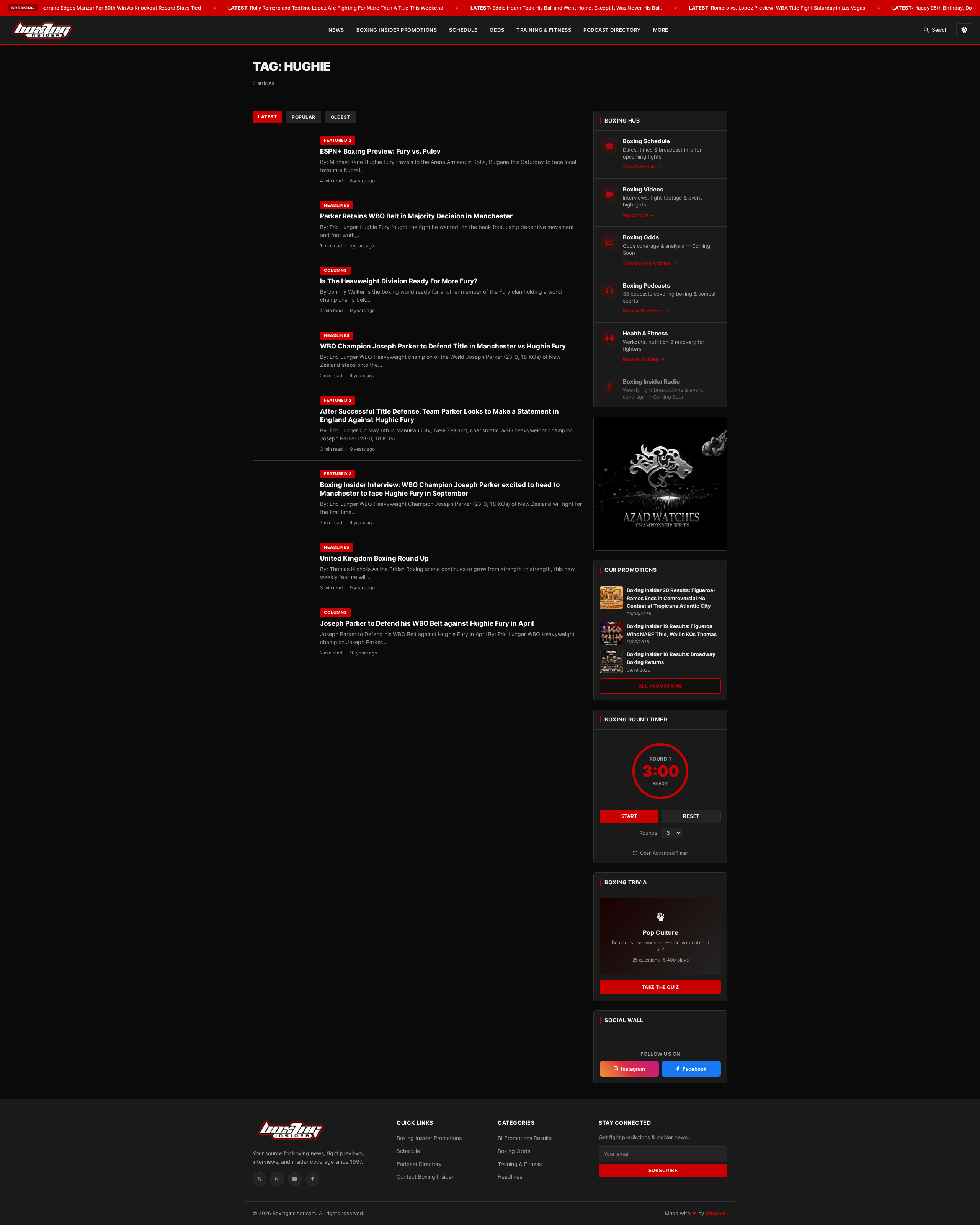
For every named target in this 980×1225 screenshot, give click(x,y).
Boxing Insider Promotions (396, 30)
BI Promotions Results (525, 1138)
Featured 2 (337, 140)
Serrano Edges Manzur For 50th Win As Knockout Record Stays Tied (110, 8)
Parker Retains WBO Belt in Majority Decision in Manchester (416, 216)
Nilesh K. (716, 1213)
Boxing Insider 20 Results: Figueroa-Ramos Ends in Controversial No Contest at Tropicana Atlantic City (671, 598)
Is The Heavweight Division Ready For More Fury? (399, 281)
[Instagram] (277, 1179)
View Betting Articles (647, 263)
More (660, 30)
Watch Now (636, 215)
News (336, 30)
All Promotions (661, 686)
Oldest (340, 117)
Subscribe (663, 1170)
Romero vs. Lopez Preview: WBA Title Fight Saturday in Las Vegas (777, 8)
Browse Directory (643, 311)
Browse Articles (641, 359)
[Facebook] (312, 1179)
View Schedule (640, 167)
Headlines (337, 205)
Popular (303, 117)
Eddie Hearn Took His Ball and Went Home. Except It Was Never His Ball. (566, 8)
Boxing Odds (514, 1151)
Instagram (633, 1069)
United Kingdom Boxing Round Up (374, 558)
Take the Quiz (660, 987)
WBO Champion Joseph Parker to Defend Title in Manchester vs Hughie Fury (443, 346)
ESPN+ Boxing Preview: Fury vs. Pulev (380, 151)
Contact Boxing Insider (425, 1176)
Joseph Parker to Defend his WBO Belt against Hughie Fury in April (427, 623)
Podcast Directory (612, 30)
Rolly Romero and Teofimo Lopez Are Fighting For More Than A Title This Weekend (335, 8)
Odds (497, 30)
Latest (267, 116)
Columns (335, 270)
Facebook (694, 1069)
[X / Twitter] (259, 1179)
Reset (691, 816)
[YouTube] (295, 1179)
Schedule (463, 30)
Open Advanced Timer (663, 853)
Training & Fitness (543, 30)
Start (629, 816)
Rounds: (649, 833)
